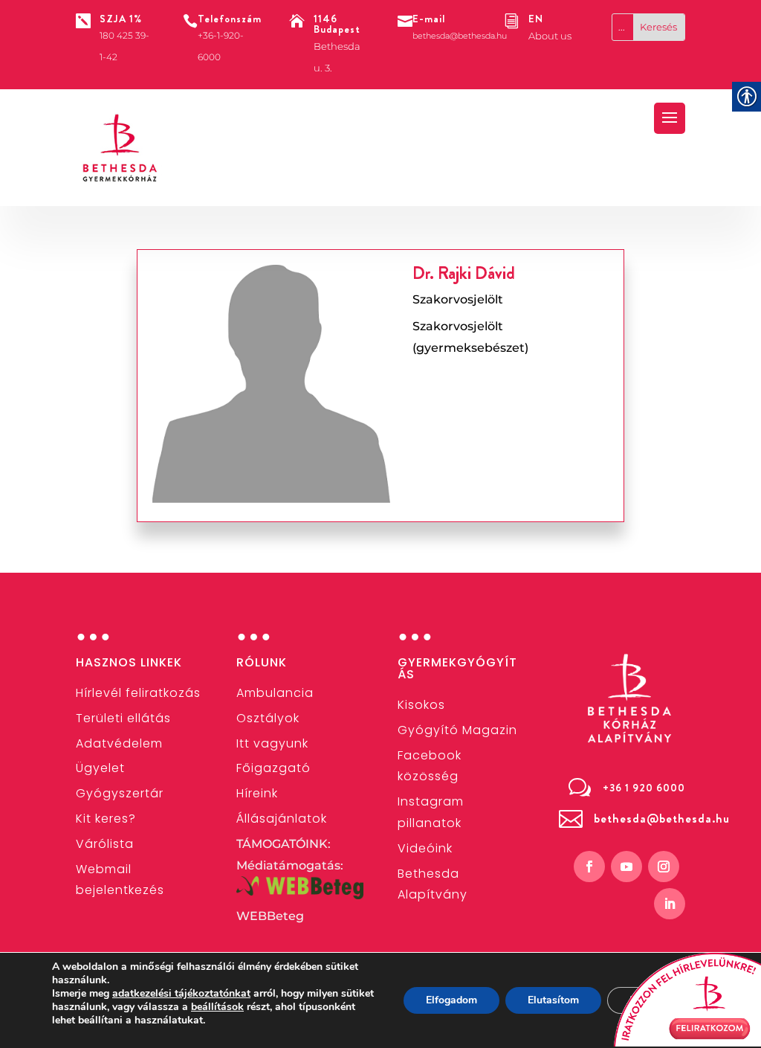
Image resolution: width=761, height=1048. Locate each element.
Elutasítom (553, 1000)
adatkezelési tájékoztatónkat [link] (181, 993)
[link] (120, 148)
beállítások (217, 1007)
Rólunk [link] (261, 662)
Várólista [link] (105, 843)
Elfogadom (451, 1000)
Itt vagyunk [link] (272, 743)
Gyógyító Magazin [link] (457, 730)
